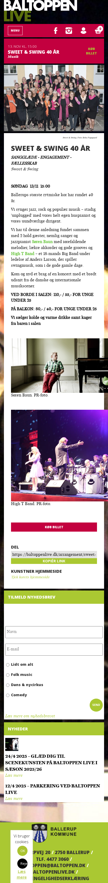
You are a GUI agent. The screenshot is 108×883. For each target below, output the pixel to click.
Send (96, 705)
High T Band (23, 254)
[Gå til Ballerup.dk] (54, 833)
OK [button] (22, 850)
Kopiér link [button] (54, 560)
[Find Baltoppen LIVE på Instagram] (69, 30)
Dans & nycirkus (27, 684)
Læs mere (14, 776)
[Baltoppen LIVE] (40, 10)
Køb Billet (91, 51)
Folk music (21, 674)
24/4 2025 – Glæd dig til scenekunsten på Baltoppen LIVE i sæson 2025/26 (51, 763)
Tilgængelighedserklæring (54, 878)
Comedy (19, 694)
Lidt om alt (22, 664)
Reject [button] (24, 863)
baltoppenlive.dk (52, 872)
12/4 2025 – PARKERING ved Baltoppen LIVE (52, 789)
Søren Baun (42, 242)
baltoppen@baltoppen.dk (52, 865)
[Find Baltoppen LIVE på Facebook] (55, 30)
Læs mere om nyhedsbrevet (30, 716)
